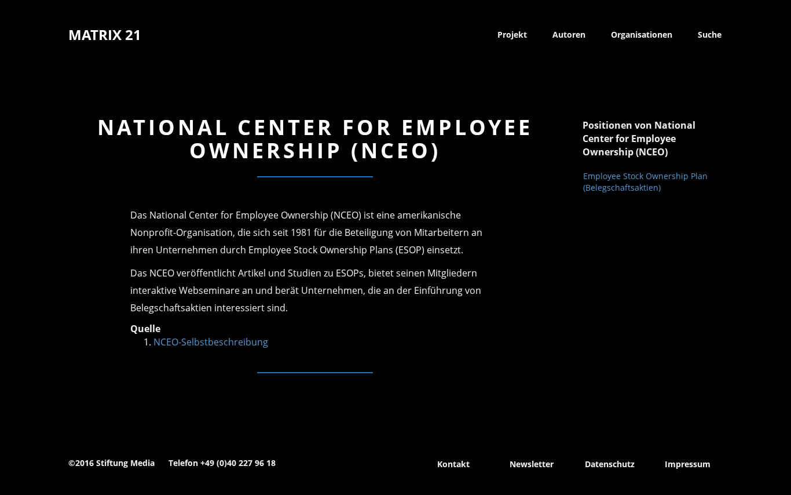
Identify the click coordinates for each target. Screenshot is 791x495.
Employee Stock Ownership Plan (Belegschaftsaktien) (645, 181)
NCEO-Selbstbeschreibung (210, 342)
